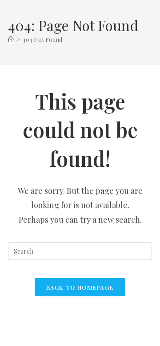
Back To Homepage (80, 287)
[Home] (11, 39)
